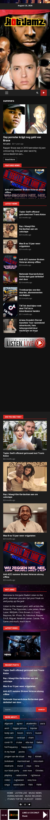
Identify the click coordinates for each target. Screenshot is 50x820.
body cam (9, 733)
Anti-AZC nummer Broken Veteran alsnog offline (10, 262)
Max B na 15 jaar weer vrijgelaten (10, 246)
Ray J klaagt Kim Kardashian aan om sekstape (10, 231)
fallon (39, 742)
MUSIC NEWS (35, 793)
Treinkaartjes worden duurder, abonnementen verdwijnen (10, 294)
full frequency (11, 747)
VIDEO (38, 799)
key (29, 756)
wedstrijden (19, 784)
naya (29, 765)
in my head (9, 751)
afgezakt (8, 723)
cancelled (8, 737)
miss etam (38, 761)
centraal (21, 737)
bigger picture (20, 728)
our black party (11, 770)
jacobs (22, 751)
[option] (25, 184)
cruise (19, 742)
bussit (38, 733)
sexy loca (32, 780)
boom (20, 733)
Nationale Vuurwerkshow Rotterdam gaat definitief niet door (10, 278)
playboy (8, 775)
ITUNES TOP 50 (14, 799)
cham (31, 737)
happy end (26, 747)
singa (7, 784)
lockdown (9, 761)
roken (7, 780)
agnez (20, 723)
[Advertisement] (25, 55)
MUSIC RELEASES (33, 796)
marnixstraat (23, 761)
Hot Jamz (7, 144)
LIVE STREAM (44, 93)
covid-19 (8, 742)
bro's (29, 733)
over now (27, 770)
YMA (30, 784)
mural (20, 765)
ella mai (29, 742)
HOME (10, 793)
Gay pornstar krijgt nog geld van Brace (25, 119)
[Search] (37, 92)
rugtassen (19, 780)
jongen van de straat (14, 756)
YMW (38, 784)
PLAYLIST (28, 799)
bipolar (33, 728)
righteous (35, 775)
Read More (10, 159)
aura (42, 723)
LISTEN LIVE (21, 793)
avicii (6, 728)
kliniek (38, 756)
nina (37, 765)
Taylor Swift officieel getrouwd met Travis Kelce (10, 215)
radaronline (21, 775)
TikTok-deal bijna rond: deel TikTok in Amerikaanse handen (10, 310)
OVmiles (39, 770)
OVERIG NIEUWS (15, 796)
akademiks (31, 723)
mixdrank (8, 765)
